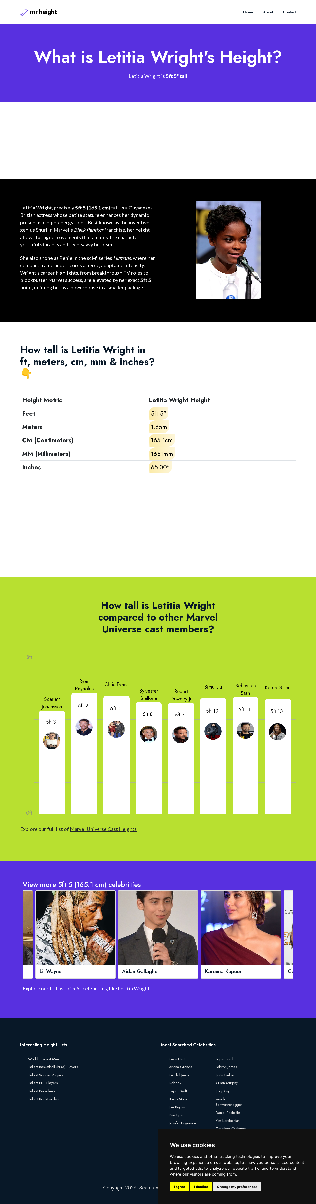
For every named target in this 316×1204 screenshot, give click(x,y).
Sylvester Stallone (148, 694)
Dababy (175, 1083)
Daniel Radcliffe (228, 1112)
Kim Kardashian (228, 1120)
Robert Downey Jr (181, 695)
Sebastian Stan (246, 689)
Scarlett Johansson (52, 703)
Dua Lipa (176, 1115)
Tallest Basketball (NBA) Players (53, 1067)
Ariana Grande (180, 1067)
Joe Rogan (177, 1107)
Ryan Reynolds (84, 685)
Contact (289, 12)
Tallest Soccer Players (45, 1075)
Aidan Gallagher (140, 972)
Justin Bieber (225, 1075)
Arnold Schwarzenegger (229, 1101)
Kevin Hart (177, 1059)
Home (248, 12)
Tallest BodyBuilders (44, 1099)
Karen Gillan (278, 687)
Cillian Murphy (227, 1083)
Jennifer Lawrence (182, 1123)
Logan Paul (224, 1059)
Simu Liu (213, 687)
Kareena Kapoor (223, 972)
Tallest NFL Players (43, 1083)
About (268, 12)
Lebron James (226, 1067)
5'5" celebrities (89, 988)
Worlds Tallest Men (43, 1059)
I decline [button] (201, 1187)
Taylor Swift (178, 1091)
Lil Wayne (50, 972)
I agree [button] (179, 1187)
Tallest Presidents (41, 1091)
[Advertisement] (158, 140)
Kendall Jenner (180, 1075)
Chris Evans (116, 684)
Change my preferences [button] (237, 1187)
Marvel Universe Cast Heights (103, 829)
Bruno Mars (178, 1099)
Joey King (223, 1091)
